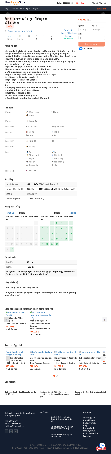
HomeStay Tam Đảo (89, 430)
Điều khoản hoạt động (89, 423)
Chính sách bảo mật (89, 420)
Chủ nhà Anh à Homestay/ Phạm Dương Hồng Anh (68, 33)
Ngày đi (94, 25)
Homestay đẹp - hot (89, 428)
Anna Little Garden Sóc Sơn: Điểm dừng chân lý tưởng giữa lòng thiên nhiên (61, 419)
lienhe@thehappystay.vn (16, 426)
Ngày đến (81, 25)
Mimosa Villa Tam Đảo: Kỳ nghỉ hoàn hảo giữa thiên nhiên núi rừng (62, 427)
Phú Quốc (35, 9)
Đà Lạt (22, 9)
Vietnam (10, 31)
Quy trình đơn (87, 436)
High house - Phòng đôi (87, 355)
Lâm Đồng (17, 31)
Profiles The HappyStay (90, 433)
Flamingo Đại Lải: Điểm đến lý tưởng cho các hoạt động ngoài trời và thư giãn (54, 394)
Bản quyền (86, 425)
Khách (80, 34)
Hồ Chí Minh (14, 9)
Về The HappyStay (89, 417)
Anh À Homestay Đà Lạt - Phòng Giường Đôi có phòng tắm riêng (40, 323)
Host (82, 3)
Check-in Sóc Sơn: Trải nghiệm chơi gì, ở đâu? (90, 393)
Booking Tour (101, 8)
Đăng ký (95, 3)
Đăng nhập (102, 3)
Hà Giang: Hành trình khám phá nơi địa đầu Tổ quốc (20, 393)
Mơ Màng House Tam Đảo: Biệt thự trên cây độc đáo (61, 435)
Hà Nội (6, 9)
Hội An (28, 9)
